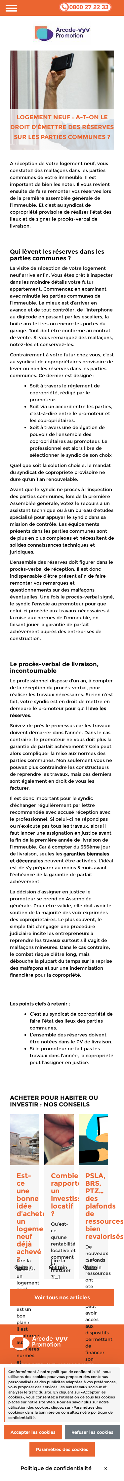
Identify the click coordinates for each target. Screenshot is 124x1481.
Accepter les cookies (33, 1432)
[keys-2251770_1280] (59, 1139)
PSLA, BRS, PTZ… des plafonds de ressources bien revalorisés (104, 1206)
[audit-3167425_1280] (93, 1139)
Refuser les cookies (92, 1432)
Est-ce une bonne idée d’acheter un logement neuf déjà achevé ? (34, 1217)
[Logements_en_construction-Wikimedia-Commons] (24, 1139)
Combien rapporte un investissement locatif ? (77, 1195)
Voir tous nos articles (62, 1297)
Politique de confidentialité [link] (56, 1468)
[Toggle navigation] (11, 8)
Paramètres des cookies (62, 1449)
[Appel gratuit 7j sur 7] (85, 7)
